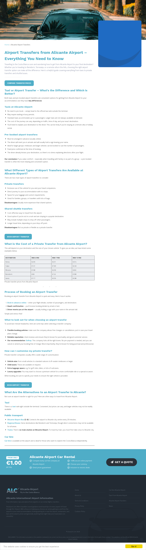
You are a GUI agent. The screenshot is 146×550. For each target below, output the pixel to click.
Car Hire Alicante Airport (117, 490)
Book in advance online (16, 302)
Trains (10, 429)
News (111, 506)
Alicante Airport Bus (15, 419)
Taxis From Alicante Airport (118, 495)
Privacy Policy (79, 506)
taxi (14, 406)
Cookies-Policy (80, 511)
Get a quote (124, 462)
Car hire (8, 440)
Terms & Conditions (81, 500)
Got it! (134, 546)
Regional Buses (13, 423)
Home (7, 44)
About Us (78, 495)
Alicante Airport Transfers (117, 500)
